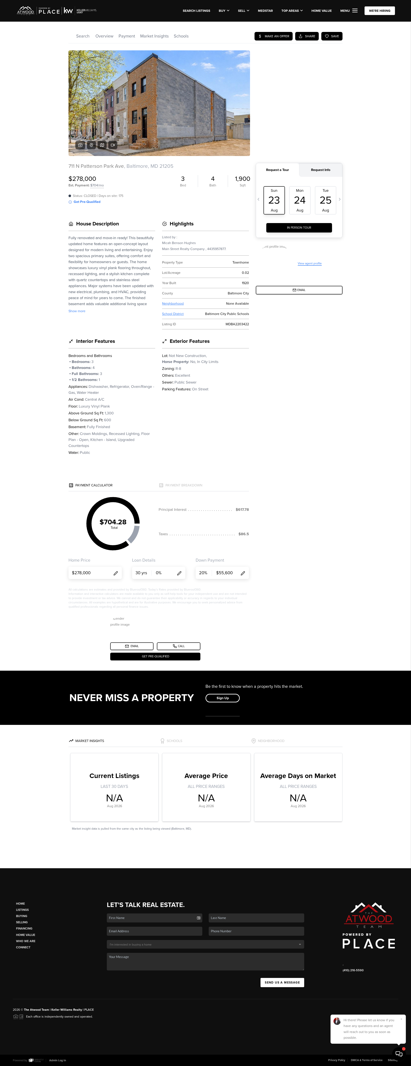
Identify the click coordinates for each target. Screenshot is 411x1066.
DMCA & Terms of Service (367, 1060)
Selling (22, 922)
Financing (24, 928)
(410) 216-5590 (353, 970)
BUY (222, 11)
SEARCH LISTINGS (196, 11)
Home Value (321, 11)
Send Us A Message (282, 982)
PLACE (89, 1010)
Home (20, 904)
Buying (21, 916)
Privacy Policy (336, 1060)
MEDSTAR (265, 11)
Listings (22, 910)
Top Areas (290, 11)
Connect (23, 947)
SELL (241, 11)
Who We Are (25, 941)
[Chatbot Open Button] (399, 1054)
